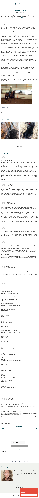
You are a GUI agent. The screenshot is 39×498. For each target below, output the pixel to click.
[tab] (17, 146)
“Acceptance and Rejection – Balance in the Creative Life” (12, 17)
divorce (3, 107)
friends (6, 107)
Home (12, 461)
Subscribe (19, 446)
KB (6, 266)
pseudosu (8, 228)
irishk (7, 202)
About (16, 461)
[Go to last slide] (2, 133)
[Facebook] (20, 487)
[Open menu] (37, 3)
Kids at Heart (35, 112)
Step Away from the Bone (27, 141)
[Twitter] (17, 487)
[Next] (36, 133)
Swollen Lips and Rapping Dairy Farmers (8, 112)
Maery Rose (8, 184)
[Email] (22, 487)
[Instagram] (18, 487)
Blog (20, 461)
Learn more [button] (23, 492)
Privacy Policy (25, 461)
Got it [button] (29, 494)
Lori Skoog (8, 156)
